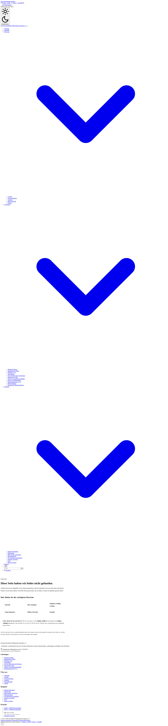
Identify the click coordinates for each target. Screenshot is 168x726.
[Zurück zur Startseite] (14, 25)
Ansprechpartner (12, 198)
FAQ (9, 561)
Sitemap (3, 720)
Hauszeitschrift (12, 201)
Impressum (9, 720)
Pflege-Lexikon (12, 562)
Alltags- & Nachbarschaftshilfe (16, 379)
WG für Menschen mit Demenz (16, 375)
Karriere (6, 564)
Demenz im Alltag (13, 559)
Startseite (6, 28)
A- (6, 6)
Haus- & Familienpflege (14, 380)
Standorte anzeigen (9, 716)
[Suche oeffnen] (5, 566)
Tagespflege (11, 374)
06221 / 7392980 (17, 3)
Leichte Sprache (6, 5)
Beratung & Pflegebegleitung (16, 385)
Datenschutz (15, 720)
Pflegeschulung (12, 383)
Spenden (10, 200)
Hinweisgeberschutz (24, 720)
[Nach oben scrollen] (2, 724)
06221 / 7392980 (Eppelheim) (12, 709)
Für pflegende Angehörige (15, 558)
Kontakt (8, 570)
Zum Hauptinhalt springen (8, 1)
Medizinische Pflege (13, 371)
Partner (10, 203)
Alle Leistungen (31, 605)
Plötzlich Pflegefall (13, 551)
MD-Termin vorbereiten (14, 554)
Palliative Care (12, 372)
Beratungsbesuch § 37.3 (14, 382)
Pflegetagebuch (12, 556)
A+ (12, 6)
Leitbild (10, 196)
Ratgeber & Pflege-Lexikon (55, 605)
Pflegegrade (11, 553)
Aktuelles (6, 30)
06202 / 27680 (6, 3)
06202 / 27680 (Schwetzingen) (12, 708)
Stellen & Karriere (32, 612)
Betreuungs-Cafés (13, 377)
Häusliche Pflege (12, 369)
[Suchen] (22, 569)
